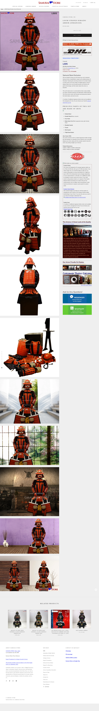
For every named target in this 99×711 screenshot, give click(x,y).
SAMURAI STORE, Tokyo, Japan (13, 651)
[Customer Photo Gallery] (77, 278)
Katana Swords (44, 6)
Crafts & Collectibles (60, 6)
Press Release (46, 684)
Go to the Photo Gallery (86, 285)
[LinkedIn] (16, 681)
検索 (44, 651)
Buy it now (77, 35)
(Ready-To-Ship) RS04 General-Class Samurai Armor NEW (17, 632)
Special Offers (18, 6)
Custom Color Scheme (69, 189)
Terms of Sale (46, 672)
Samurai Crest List (68, 209)
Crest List (45, 679)
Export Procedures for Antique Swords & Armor (17, 659)
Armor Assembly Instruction (49, 670)
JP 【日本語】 (46, 686)
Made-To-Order (74, 58)
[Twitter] (9, 681)
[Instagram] (12, 681)
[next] (94, 621)
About (84, 6)
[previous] (4, 621)
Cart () (92, 2)
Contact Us (45, 677)
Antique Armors (46, 658)
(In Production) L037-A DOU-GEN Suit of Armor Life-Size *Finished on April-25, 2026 (60, 632)
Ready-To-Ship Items (48, 665)
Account (78, 2)
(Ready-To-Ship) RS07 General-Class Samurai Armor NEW (38, 632)
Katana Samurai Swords (48, 655)
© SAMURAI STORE (10, 697)
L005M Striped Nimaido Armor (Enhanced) (12, 9)
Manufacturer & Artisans (48, 682)
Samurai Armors (66, 58)
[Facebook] (6, 681)
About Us (45, 674)
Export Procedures (47, 660)
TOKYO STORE (75, 6)
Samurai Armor (31, 6)
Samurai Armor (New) (48, 662)
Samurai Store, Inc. (71, 68)
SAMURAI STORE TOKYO (49, 653)
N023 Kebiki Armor (81, 630)
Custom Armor (46, 667)
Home (2, 9)
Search (85, 2)
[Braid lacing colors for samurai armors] (77, 197)
